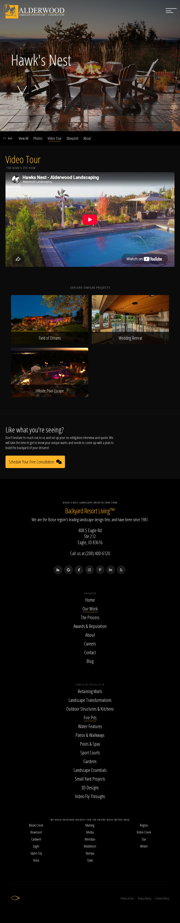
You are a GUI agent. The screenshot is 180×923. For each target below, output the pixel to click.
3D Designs (90, 787)
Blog (90, 661)
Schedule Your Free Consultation (31, 462)
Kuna (36, 860)
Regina (144, 825)
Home (90, 599)
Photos (38, 138)
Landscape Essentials (90, 770)
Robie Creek (144, 832)
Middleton (90, 846)
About (87, 138)
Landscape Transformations (90, 700)
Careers (90, 643)
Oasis (90, 860)
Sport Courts (90, 752)
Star (144, 839)
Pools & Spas (90, 743)
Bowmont (36, 832)
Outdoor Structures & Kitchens (90, 708)
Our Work (90, 608)
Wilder (144, 846)
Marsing (89, 825)
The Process (90, 617)
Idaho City (36, 853)
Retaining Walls (90, 691)
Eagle (36, 846)
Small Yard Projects (90, 778)
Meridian (90, 839)
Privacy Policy (144, 898)
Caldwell (36, 839)
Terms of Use (127, 898)
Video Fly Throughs (90, 796)
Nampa (90, 853)
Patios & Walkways (90, 735)
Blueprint (72, 138)
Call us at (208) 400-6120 (90, 553)
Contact (90, 652)
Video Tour (55, 138)
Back (10, 138)
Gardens (90, 761)
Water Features (90, 726)
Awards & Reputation (90, 626)
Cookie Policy (162, 898)
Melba (90, 832)
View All (23, 138)
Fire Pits (90, 717)
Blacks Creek (36, 825)
